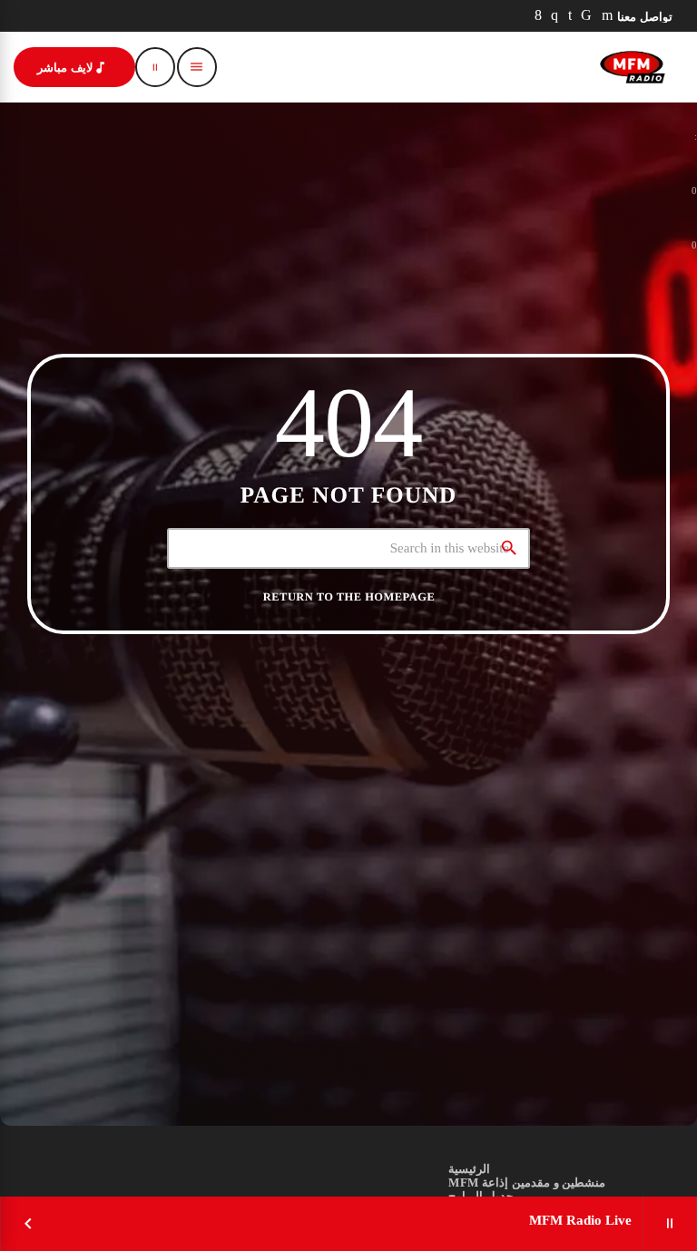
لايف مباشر (72, 67)
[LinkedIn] (570, 16)
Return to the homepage (349, 597)
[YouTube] (608, 16)
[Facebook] (539, 16)
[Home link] (632, 67)
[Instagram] (555, 16)
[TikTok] (587, 16)
